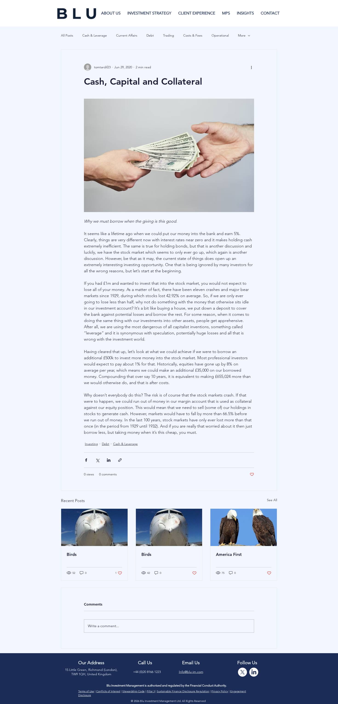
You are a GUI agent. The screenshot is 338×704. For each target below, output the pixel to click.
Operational (220, 35)
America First (229, 554)
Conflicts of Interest (108, 691)
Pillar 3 (151, 691)
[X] (242, 672)
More (242, 35)
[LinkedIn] (253, 672)
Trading (168, 35)
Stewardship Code (133, 691)
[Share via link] (120, 460)
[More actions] (251, 67)
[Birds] (94, 527)
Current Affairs (126, 35)
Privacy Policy (219, 691)
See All (272, 500)
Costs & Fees (192, 35)
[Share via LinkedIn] (108, 460)
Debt (150, 35)
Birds (72, 554)
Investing (91, 444)
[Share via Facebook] (86, 460)
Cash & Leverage (94, 35)
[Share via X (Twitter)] (97, 460)
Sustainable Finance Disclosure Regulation (183, 691)
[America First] (243, 527)
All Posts (67, 35)
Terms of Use (86, 691)
